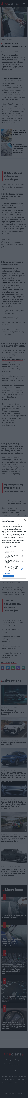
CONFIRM (8, 576)
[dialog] (14, 549)
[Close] (25, 520)
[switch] (22, 550)
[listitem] (14, 547)
